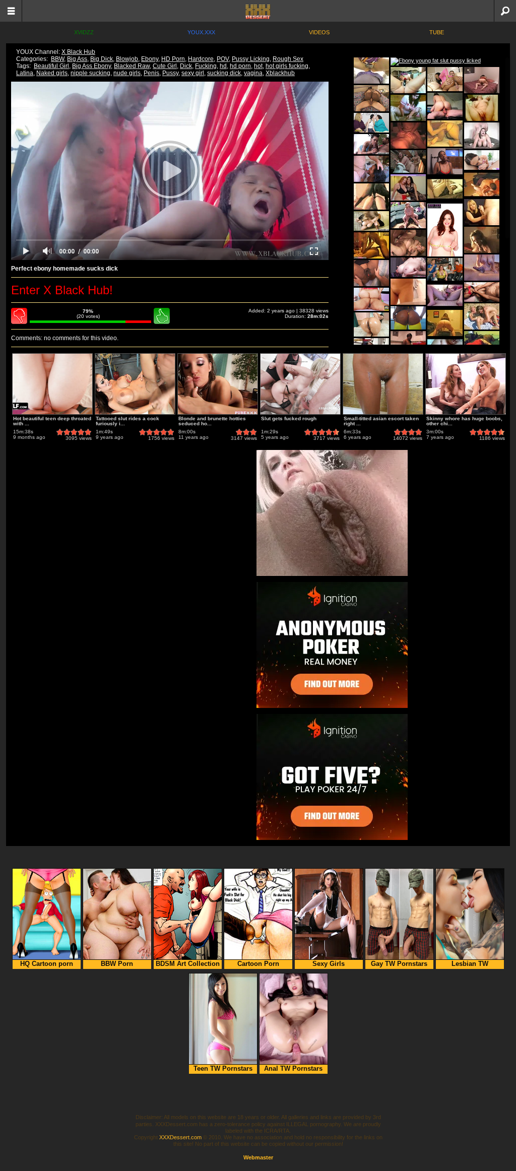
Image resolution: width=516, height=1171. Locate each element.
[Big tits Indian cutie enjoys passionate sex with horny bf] (481, 292)
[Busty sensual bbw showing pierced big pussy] (408, 267)
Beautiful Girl (51, 66)
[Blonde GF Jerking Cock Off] (481, 212)
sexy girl (192, 73)
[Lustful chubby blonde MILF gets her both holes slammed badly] (408, 243)
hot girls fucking (287, 66)
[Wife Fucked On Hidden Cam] (408, 215)
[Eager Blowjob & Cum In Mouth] (481, 240)
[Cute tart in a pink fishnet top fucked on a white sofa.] (445, 79)
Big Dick (101, 58)
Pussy (170, 73)
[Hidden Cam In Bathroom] (408, 292)
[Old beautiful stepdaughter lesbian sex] (371, 123)
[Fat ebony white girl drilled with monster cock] (371, 144)
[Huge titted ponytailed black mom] (445, 161)
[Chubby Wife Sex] (445, 189)
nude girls (127, 73)
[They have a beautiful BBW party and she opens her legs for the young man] (445, 269)
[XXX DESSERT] (258, 11)
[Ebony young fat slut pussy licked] (436, 61)
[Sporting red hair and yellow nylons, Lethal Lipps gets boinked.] (408, 318)
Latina (24, 73)
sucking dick (224, 73)
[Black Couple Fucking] (371, 245)
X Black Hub (78, 51)
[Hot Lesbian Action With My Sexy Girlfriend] (408, 187)
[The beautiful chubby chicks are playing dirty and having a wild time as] (408, 161)
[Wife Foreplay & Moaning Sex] (445, 106)
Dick (186, 66)
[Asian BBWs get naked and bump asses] (371, 299)
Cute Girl (165, 66)
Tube (436, 32)
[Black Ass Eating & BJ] (481, 344)
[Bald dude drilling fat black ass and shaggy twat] (371, 273)
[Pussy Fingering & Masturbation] (481, 108)
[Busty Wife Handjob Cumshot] (481, 267)
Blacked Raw (132, 66)
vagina (253, 73)
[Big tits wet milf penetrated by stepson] (481, 160)
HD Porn (173, 58)
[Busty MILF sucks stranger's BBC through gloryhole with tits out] (371, 221)
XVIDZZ (84, 32)
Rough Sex (288, 58)
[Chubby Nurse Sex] (408, 108)
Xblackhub (280, 73)
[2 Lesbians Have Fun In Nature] (481, 316)
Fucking (206, 66)
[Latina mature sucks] (371, 169)
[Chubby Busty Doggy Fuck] (481, 135)
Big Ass (77, 58)
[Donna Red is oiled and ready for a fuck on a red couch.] (371, 324)
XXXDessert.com (180, 1137)
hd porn (240, 66)
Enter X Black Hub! (62, 290)
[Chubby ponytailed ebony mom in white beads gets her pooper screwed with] (371, 98)
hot (258, 66)
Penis (151, 73)
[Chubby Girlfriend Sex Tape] (481, 184)
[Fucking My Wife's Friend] (408, 135)
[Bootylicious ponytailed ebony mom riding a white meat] (408, 344)
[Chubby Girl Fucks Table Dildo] (445, 323)
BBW (57, 58)
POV (223, 58)
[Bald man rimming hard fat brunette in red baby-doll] (481, 80)
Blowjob (127, 58)
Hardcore (201, 58)
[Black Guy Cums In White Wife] (371, 196)
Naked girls (52, 73)
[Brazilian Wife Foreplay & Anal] (445, 133)
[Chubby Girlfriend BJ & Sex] (371, 70)
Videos (319, 32)
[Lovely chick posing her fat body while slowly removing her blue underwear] (445, 230)
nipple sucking (90, 73)
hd (223, 66)
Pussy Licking (251, 58)
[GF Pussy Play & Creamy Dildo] (408, 80)
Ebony (149, 58)
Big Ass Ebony (91, 66)
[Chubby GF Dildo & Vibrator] (445, 295)
